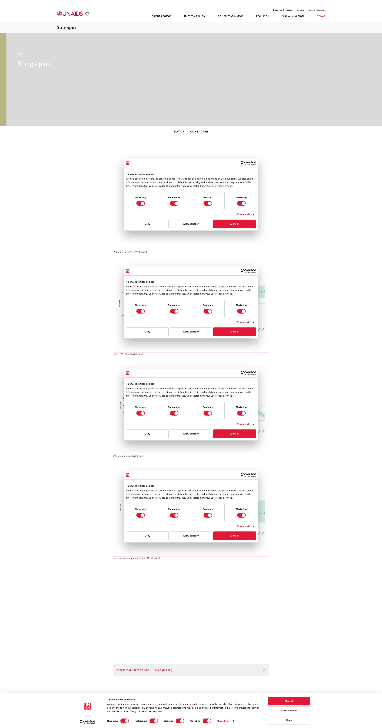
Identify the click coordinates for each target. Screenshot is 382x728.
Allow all (289, 701)
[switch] (154, 720)
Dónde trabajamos (231, 16)
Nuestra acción (194, 16)
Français (300, 10)
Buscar (278, 10)
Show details (223, 721)
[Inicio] (73, 13)
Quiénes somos (161, 16)
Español (321, 10)
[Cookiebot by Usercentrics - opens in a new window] (87, 722)
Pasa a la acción (292, 16)
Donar (321, 16)
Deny (289, 720)
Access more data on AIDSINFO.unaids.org (144, 670)
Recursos (262, 16)
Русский (311, 10)
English (289, 10)
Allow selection (289, 710)
